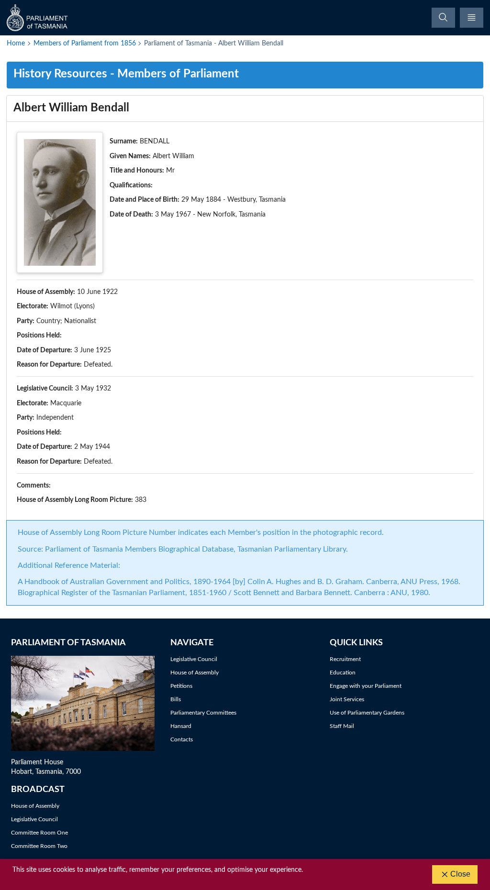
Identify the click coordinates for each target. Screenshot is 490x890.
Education (343, 672)
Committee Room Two (39, 846)
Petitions (181, 686)
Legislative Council (193, 659)
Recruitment (345, 659)
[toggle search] (443, 18)
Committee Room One (39, 833)
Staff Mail (342, 726)
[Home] (38, 17)
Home (16, 43)
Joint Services (347, 699)
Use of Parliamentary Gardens (367, 713)
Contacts (181, 739)
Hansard (180, 726)
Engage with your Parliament (365, 686)
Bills (175, 699)
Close (460, 874)
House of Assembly (194, 672)
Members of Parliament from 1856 (84, 43)
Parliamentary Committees (203, 713)
